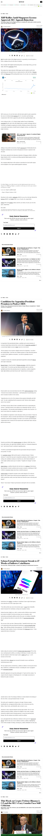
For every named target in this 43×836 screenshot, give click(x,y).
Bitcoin (34, 72)
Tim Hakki (6, 812)
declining (16, 116)
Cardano (11, 202)
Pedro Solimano (7, 310)
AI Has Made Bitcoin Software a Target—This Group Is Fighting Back (28, 248)
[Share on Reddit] (19, 55)
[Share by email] (14, 55)
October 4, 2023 (13, 192)
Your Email (5, 222)
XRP (2, 59)
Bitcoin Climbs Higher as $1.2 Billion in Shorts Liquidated (28, 270)
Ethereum (8, 74)
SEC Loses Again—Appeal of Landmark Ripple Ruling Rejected (28, 135)
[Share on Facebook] (17, 55)
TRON (12, 199)
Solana (2, 202)
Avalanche (15, 197)
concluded (3, 123)
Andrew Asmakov (7, 26)
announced (23, 148)
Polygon (3, 199)
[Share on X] (9, 55)
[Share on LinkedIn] (12, 55)
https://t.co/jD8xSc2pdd (11, 189)
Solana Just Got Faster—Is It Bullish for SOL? (28, 259)
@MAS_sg (9, 185)
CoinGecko (11, 66)
